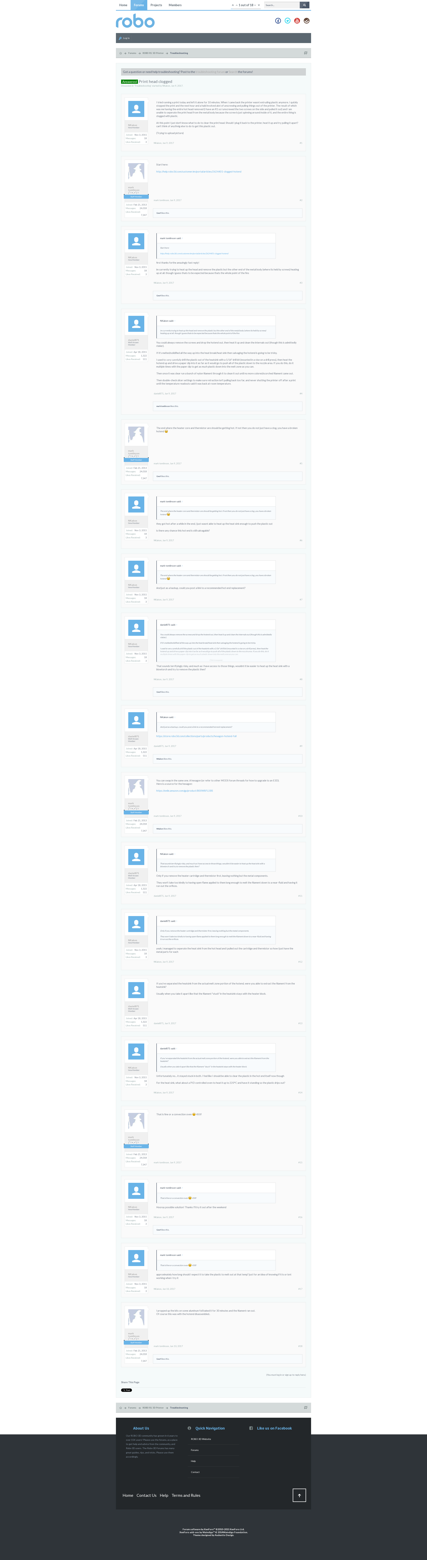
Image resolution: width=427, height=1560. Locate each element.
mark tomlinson (133, 188)
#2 (301, 200)
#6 (301, 540)
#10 (300, 816)
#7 (301, 599)
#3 (301, 282)
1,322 (144, 355)
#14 (300, 1092)
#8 (301, 679)
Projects (156, 5)
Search (233, 72)
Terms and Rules (186, 1495)
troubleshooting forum (210, 72)
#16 (300, 1217)
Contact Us (146, 1495)
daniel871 (133, 340)
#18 (300, 1346)
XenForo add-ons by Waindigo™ (197, 1532)
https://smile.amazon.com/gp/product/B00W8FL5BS (184, 790)
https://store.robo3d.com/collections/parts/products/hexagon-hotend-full (196, 736)
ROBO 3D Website (201, 1439)
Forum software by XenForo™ (213, 1529)
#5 (301, 463)
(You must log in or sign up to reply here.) (286, 1374)
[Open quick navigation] (305, 53)
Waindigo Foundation (235, 1532)
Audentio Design (224, 1535)
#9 (301, 746)
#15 (300, 1162)
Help (193, 1461)
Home (123, 5)
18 (145, 138)
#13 (300, 1023)
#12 (300, 961)
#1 (301, 143)
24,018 (143, 208)
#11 (300, 896)
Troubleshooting (143, 85)
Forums (139, 5)
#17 (300, 1289)
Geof (158, 213)
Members (175, 5)
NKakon (166, 85)
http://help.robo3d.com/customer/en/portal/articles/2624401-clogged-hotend (198, 171)
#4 (301, 393)
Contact (195, 1472)
